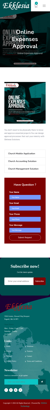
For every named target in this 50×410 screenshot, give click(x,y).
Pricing (8, 351)
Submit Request (25, 237)
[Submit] (42, 382)
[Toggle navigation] (44, 5)
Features (30, 351)
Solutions (30, 346)
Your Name (14, 192)
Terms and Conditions (34, 361)
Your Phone (14, 214)
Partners (9, 356)
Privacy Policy (11, 361)
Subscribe (39, 281)
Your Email (14, 203)
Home (10, 53)
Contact (29, 356)
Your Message (15, 225)
